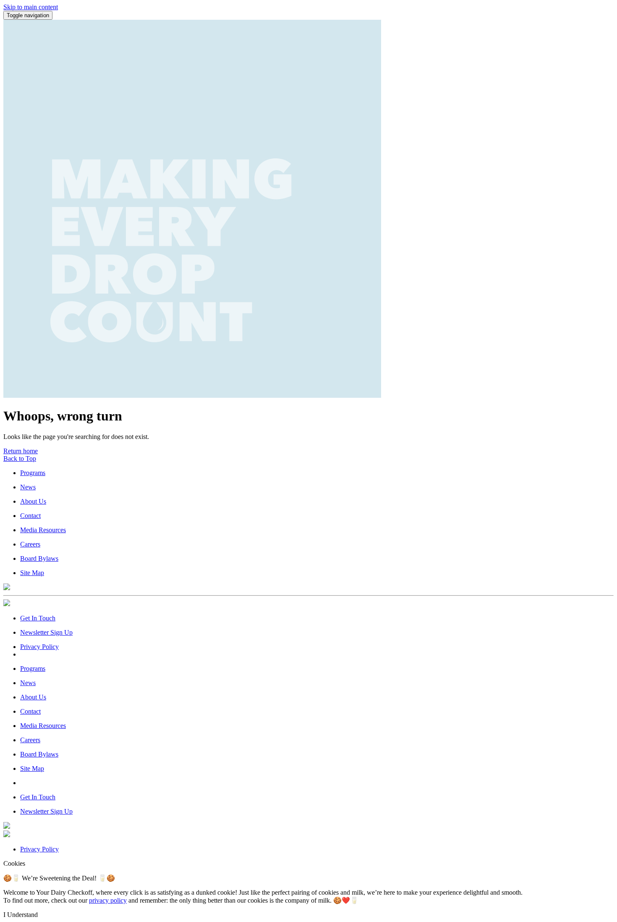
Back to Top (19, 458)
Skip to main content (30, 7)
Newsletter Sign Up (46, 632)
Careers (30, 544)
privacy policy (108, 900)
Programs (32, 472)
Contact (30, 515)
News (28, 487)
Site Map (32, 572)
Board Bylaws (39, 558)
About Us (33, 501)
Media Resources (43, 529)
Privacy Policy (39, 646)
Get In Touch (37, 618)
